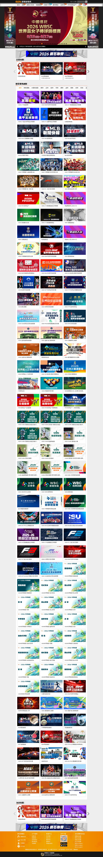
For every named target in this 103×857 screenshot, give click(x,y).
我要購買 (39, 5)
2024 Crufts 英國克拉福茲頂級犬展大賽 (29, 441)
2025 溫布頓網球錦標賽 (71, 778)
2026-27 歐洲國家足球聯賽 (49, 542)
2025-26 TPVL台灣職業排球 (26, 525)
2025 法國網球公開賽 (24, 795)
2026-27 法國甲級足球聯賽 (49, 121)
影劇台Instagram (79, 845)
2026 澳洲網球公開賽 (48, 710)
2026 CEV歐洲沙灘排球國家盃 (50, 374)
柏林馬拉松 (45, 761)
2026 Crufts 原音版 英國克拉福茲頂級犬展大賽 (55, 424)
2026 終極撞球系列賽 (48, 391)
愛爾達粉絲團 (78, 836)
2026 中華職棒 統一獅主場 (25, 189)
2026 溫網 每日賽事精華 (48, 340)
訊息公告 (48, 838)
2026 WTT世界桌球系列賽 (49, 290)
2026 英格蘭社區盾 (23, 222)
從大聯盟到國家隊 (23, 508)
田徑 (81, 88)
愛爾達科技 (23, 836)
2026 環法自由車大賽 (71, 189)
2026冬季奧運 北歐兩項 (71, 643)
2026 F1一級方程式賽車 (48, 189)
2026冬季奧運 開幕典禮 (71, 576)
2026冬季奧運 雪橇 (47, 643)
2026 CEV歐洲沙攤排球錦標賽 (73, 273)
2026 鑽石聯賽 (22, 307)
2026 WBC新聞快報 (47, 492)
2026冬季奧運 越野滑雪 (48, 626)
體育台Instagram (79, 843)
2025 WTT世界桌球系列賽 (25, 761)
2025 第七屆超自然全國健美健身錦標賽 (53, 778)
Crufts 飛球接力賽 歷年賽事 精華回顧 (75, 458)
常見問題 (48, 836)
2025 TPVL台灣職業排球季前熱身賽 (75, 744)
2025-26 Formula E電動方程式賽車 (28, 576)
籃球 (52, 88)
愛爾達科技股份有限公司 (31, 849)
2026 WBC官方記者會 (24, 492)
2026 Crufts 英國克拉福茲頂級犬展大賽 (29, 424)
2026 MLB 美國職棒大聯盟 (25, 138)
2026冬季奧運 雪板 (23, 677)
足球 (47, 88)
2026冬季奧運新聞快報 (71, 677)
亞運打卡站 (47, 5)
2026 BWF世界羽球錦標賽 (49, 105)
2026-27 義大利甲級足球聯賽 (26, 121)
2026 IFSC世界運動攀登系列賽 (50, 323)
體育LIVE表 (30, 5)
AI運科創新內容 (46, 694)
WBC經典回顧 (69, 492)
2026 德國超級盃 (69, 222)
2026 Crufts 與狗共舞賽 (24, 458)
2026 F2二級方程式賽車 (71, 542)
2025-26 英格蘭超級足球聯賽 (26, 542)
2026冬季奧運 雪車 (23, 609)
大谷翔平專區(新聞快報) (48, 155)
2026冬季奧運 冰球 (70, 609)
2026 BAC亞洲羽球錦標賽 (49, 273)
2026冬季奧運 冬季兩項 (25, 626)
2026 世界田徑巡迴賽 (48, 307)
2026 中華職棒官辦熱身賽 (49, 508)
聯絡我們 (76, 849)
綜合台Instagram (79, 847)
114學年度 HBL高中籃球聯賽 (26, 778)
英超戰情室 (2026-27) (71, 206)
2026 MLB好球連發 (70, 138)
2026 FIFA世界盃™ (23, 206)
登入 (71, 1)
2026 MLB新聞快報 (47, 138)
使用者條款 (34, 839)
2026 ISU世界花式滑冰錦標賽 (26, 323)
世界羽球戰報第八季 (24, 710)
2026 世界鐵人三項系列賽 (25, 374)
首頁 (18, 5)
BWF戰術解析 (69, 76)
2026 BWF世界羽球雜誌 (71, 694)
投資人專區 (23, 839)
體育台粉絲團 (78, 838)
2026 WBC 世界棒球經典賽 (72, 475)
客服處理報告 (49, 843)
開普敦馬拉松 (45, 357)
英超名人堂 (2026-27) (71, 239)
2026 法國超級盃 (23, 239)
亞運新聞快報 (21, 76)
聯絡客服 (48, 839)
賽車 (71, 88)
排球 (76, 88)
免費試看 (34, 836)
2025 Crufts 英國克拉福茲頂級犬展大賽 (76, 424)
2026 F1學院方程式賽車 (48, 559)
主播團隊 (23, 843)
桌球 (67, 88)
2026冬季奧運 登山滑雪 (71, 593)
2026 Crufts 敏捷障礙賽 (48, 441)
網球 (62, 88)
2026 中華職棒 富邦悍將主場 (50, 172)
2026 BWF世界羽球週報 (71, 559)
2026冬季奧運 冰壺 (70, 626)
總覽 (20, 88)
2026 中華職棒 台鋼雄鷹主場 (26, 172)
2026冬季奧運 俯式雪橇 (48, 660)
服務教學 (48, 841)
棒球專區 (55, 5)
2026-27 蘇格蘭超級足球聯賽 (50, 206)
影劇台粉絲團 (78, 839)
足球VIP (63, 5)
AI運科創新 (35, 88)
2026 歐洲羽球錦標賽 (24, 290)
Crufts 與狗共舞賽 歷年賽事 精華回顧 (52, 475)
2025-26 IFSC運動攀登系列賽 (73, 761)
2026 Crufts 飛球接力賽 (71, 441)
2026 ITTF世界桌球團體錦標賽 (73, 290)
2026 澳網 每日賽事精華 (71, 710)
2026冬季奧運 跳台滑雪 (71, 660)
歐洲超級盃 (45, 239)
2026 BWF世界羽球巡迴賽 (49, 256)
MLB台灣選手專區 (23, 155)
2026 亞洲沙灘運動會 (71, 374)
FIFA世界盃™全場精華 (24, 408)
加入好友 (23, 846)
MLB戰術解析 (45, 76)
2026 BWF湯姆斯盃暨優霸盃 (26, 273)
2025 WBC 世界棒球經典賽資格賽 (74, 508)
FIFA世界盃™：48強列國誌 (72, 408)
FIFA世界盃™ (72, 5)
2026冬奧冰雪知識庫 (24, 694)
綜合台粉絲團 (78, 841)
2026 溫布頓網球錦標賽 (25, 340)
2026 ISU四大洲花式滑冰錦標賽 (74, 525)
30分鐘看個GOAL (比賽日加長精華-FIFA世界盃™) (79, 391)
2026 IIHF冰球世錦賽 (71, 323)
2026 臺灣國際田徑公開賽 (72, 357)
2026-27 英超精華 (23, 105)
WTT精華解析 (22, 744)
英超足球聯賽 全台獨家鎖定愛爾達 (29, 46)
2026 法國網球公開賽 (71, 340)
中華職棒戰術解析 (47, 727)
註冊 (75, 1)
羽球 (57, 88)
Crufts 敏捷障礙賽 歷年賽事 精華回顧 (28, 475)
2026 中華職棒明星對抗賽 (25, 256)
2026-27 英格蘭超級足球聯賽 (73, 105)
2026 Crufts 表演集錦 (47, 458)
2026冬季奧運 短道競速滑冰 (26, 660)
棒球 (42, 88)
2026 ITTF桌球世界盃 (71, 307)
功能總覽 (34, 843)
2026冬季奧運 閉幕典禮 (25, 593)
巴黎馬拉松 (21, 391)
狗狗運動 (26, 88)
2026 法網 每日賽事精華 (25, 357)
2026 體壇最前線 (69, 256)
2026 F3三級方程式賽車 (25, 559)
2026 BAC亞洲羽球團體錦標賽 (50, 525)
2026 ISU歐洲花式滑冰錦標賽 (50, 576)
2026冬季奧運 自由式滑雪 (25, 643)
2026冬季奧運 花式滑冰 (48, 593)
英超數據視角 (68, 727)
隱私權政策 (34, 841)
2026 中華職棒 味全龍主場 (72, 172)
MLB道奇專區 (68, 155)
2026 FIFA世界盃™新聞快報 (49, 408)
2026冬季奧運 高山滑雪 (48, 609)
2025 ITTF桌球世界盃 (71, 795)
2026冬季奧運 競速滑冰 (48, 677)
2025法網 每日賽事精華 (48, 795)
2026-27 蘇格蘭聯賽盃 (48, 222)
